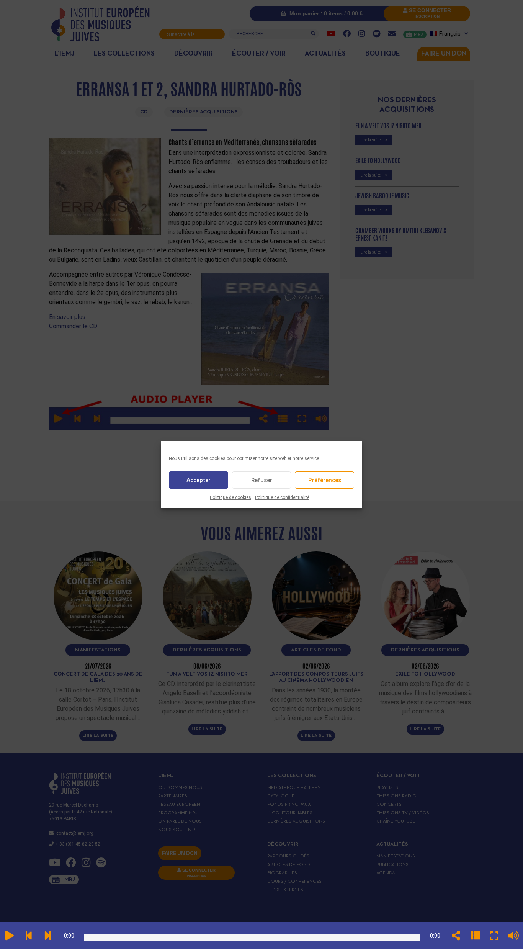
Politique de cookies (230, 497)
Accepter (198, 480)
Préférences (324, 480)
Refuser (261, 480)
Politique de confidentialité (282, 497)
